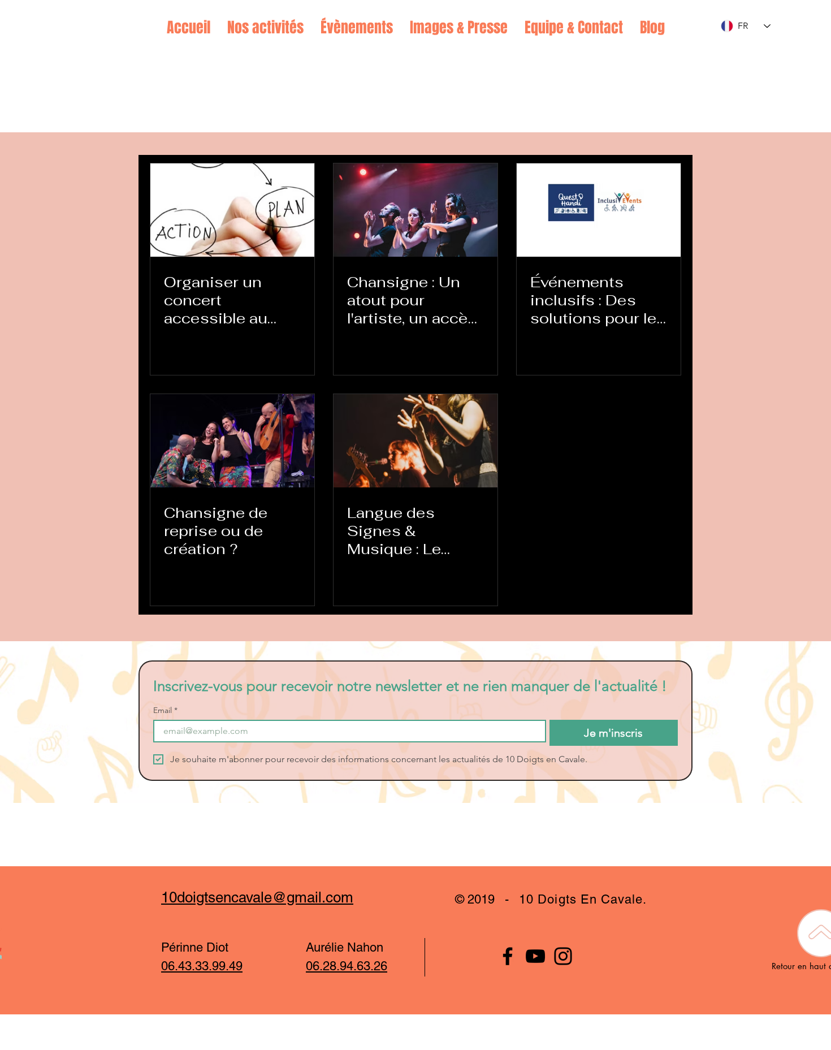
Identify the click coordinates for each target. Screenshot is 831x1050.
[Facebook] (508, 956)
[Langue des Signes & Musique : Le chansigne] (415, 440)
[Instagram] (563, 956)
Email (165, 710)
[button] (265, 28)
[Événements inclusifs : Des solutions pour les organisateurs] (599, 210)
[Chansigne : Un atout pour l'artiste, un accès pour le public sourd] (415, 210)
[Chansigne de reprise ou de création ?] (232, 440)
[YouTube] (535, 956)
